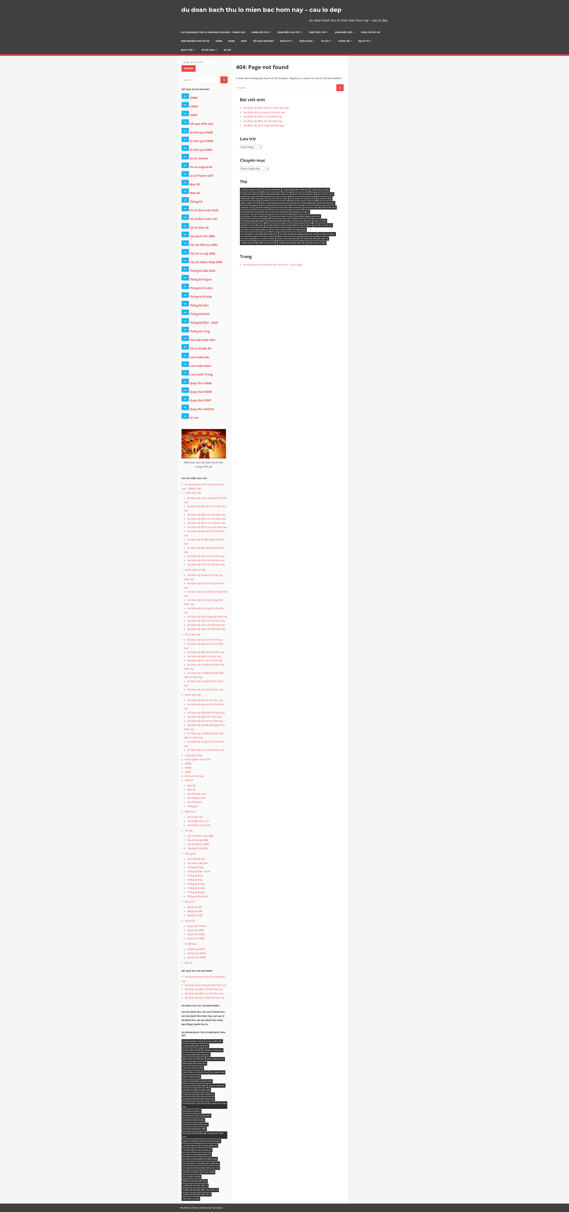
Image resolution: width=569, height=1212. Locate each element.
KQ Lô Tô (363, 41)
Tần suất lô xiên (317, 243)
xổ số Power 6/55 (201, 176)
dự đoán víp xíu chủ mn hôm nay (205, 750)
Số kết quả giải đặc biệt (288, 238)
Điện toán (305, 41)
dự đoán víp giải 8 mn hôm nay (204, 716)
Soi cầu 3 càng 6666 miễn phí (255, 229)
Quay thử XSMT (200, 400)
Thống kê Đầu (199, 305)
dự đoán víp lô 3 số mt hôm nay (204, 660)
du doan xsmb (324, 198)
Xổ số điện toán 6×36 (198, 825)
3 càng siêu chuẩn (320, 189)
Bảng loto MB (194, 915)
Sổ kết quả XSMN (201, 141)
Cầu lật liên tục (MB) (204, 245)
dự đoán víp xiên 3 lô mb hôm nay (262, 116)
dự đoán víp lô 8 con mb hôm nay (206, 564)
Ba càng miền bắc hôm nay (276, 194)
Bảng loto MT (194, 907)
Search (188, 68)
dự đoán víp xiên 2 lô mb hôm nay (206, 620)
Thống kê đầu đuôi (202, 271)
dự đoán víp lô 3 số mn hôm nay (205, 721)
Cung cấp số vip (370, 32)
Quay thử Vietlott (202, 409)
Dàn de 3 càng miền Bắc (304, 203)
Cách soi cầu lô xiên (277, 198)
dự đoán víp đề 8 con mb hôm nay (262, 121)
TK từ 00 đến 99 (200, 348)
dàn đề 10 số (247, 207)
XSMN (231, 41)
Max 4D (195, 193)
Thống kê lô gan (201, 279)
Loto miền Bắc (200, 357)
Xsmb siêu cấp (259, 32)
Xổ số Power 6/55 (196, 793)
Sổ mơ (227, 50)
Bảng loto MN (194, 911)
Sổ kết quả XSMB (201, 132)
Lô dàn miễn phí (292, 225)
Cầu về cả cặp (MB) (202, 253)
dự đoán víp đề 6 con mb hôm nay (206, 518)
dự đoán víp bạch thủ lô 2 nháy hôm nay (266, 108)
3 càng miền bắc (272, 189)
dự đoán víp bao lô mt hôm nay (204, 639)
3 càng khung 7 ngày (251, 189)
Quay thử (186, 50)
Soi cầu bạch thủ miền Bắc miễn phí (259, 234)
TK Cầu (325, 41)
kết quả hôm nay (201, 124)
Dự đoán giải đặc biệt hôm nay (286, 207)
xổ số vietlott (199, 158)
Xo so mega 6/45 (201, 167)
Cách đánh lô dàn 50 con (302, 198)
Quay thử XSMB (200, 383)
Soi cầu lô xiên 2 (326, 234)
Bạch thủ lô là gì (324, 194)
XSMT (244, 41)
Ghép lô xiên (319, 220)
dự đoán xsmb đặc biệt (252, 220)
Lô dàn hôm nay (274, 225)
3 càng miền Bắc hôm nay (295, 189)
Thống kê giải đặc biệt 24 (315, 238)
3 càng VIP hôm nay (250, 194)
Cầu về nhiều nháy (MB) (206, 262)
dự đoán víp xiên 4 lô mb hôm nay (206, 629)
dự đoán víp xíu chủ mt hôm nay (205, 689)
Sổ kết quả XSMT (201, 150)
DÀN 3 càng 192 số (249, 203)
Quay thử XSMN (201, 392)
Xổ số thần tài (199, 228)
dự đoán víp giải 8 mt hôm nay (204, 656)
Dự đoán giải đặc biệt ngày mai (320, 207)
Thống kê (343, 41)
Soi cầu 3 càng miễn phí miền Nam (288, 229)
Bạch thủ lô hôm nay (303, 194)
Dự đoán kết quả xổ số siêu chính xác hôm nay (265, 212)
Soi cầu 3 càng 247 (323, 225)
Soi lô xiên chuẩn (265, 238)
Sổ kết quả (208, 50)
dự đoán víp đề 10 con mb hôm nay (207, 527)
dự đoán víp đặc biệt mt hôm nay (205, 652)
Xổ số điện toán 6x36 (204, 210)
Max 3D (195, 184)
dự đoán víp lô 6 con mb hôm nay (206, 560)
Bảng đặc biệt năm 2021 (252, 198)
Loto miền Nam (200, 366)
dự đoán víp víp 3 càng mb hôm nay (263, 125)
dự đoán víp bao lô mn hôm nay (205, 700)
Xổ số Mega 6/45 (196, 798)
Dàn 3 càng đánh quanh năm (275, 203)
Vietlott (285, 41)
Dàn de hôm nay (326, 203)
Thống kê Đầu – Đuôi (204, 323)
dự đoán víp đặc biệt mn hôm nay (206, 712)
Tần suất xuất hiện (202, 340)
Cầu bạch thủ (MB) (202, 236)
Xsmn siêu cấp (343, 32)
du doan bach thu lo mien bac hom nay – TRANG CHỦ (213, 32)
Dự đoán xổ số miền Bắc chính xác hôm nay (288, 220)
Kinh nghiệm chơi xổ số (195, 41)
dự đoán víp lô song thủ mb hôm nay (264, 112)
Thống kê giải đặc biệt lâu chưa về (258, 243)
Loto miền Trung (201, 374)
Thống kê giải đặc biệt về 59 (292, 243)
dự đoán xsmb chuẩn (282, 216)
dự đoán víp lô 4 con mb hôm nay (206, 556)
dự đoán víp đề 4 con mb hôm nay (206, 514)
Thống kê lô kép (201, 297)
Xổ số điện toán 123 (203, 219)
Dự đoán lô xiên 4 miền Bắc (255, 216)
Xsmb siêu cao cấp (288, 32)
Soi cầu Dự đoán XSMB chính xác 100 (297, 234)
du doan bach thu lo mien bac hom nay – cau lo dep (261, 9)
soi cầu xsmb (247, 238)
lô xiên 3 (307, 225)
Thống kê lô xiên (201, 288)
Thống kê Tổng (200, 331)
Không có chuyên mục (252, 225)
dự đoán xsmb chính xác (307, 216)
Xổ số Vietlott (194, 802)
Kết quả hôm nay (263, 41)
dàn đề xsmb (262, 207)
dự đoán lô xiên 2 (300, 212)
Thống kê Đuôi (200, 314)
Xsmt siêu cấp (317, 32)
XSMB (219, 41)
